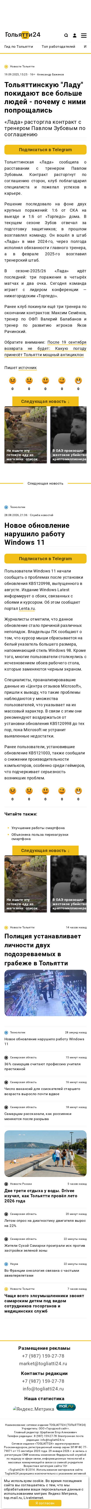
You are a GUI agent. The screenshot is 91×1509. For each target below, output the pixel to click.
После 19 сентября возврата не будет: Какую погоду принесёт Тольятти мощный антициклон (45, 348)
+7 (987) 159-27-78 (43, 1356)
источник (28, 367)
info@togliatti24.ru (43, 1388)
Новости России (21, 1183)
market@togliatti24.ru (43, 1363)
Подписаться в (45, 149)
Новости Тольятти (22, 66)
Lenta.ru (27, 608)
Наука (14, 1263)
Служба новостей (41, 515)
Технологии (17, 507)
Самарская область (23, 1057)
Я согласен (45, 1503)
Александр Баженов (50, 74)
